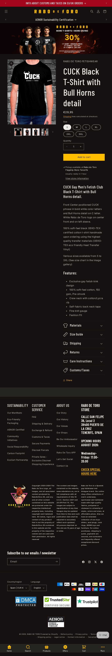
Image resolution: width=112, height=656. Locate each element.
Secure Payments (41, 443)
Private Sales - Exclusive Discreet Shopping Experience (43, 460)
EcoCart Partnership (17, 460)
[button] (6, 11)
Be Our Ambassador (67, 439)
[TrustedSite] (57, 602)
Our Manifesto (14, 413)
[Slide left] (10, 132)
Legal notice (59, 637)
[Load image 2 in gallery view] (27, 132)
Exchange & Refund (42, 430)
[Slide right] (53, 132)
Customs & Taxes (41, 437)
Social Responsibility (18, 446)
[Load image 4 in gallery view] (45, 132)
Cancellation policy (96, 637)
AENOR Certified (15, 429)
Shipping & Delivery (42, 423)
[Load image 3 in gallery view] (36, 132)
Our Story (61, 413)
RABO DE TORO (33, 634)
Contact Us (62, 465)
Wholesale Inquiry (66, 446)
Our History (62, 419)
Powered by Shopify (49, 634)
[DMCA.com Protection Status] (26, 602)
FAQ (34, 417)
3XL (81, 134)
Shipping (67, 116)
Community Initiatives (13, 438)
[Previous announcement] (5, 3)
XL (96, 127)
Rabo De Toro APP (66, 452)
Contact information (76, 637)
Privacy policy (82, 634)
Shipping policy (44, 637)
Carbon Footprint (16, 453)
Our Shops (62, 432)
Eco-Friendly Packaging (13, 421)
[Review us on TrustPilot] (87, 606)
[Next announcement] (106, 3)
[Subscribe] (56, 561)
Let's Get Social (65, 459)
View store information (77, 178)
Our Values (62, 426)
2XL (68, 134)
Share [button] (69, 380)
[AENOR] (56, 622)
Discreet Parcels (40, 450)
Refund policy (67, 634)
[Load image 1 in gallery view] (18, 132)
